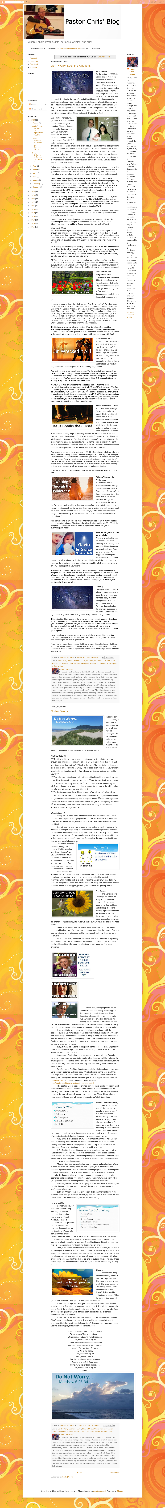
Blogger (120, 1491)
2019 (33, 213)
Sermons (85, 1431)
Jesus (69, 661)
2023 (59, 661)
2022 (33, 202)
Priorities (65, 663)
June (35, 169)
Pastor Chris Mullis (132, 71)
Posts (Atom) (67, 1477)
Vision (60, 666)
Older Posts (114, 1473)
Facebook (34, 64)
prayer (54, 1431)
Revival (70, 1431)
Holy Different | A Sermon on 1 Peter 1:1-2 (37, 157)
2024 (64, 661)
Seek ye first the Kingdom (79, 663)
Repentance (61, 1431)
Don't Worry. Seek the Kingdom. (71, 65)
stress (92, 1431)
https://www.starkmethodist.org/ (68, 48)
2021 (33, 206)
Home (79, 1473)
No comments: (93, 657)
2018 (33, 216)
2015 (33, 227)
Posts (33, 104)
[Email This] (103, 657)
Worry (111, 1431)
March (35, 180)
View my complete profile (130, 314)
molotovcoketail (99, 1491)
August (36, 123)
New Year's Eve (100, 661)
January (36, 187)
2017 (33, 220)
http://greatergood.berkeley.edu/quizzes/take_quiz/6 (72, 1083)
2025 (33, 191)
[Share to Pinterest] (113, 657)
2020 (33, 209)
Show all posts (104, 57)
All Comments (37, 109)
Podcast (33, 58)
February (37, 184)
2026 (33, 120)
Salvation (77, 1431)
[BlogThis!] (105, 657)
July (34, 166)
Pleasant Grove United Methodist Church (97, 1429)
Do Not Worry (59, 711)
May (35, 173)
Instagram (34, 61)
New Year (89, 661)
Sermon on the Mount (98, 663)
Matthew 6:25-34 (79, 661)
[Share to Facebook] (110, 657)
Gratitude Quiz (58, 1080)
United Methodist (101, 1431)
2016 (33, 223)
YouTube (33, 67)
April (35, 176)
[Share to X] (108, 657)
